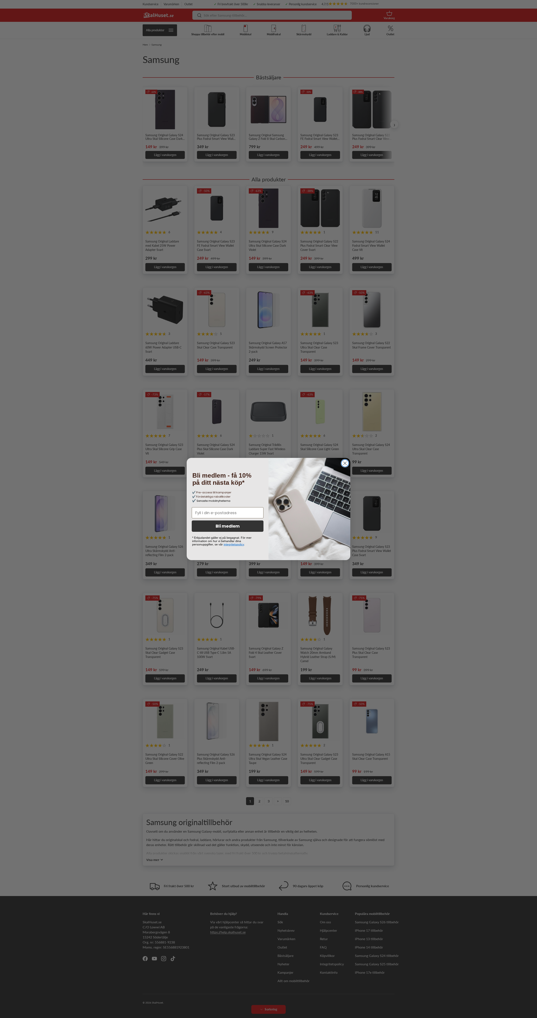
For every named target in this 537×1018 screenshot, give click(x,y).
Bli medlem (228, 526)
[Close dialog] (345, 463)
